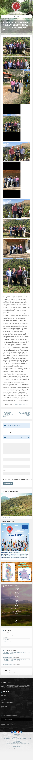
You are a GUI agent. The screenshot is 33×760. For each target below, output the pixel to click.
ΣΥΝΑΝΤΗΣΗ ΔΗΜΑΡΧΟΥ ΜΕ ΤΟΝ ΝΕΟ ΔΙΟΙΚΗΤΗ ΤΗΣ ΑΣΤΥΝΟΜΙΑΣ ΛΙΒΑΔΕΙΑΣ (24, 414)
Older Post (27, 411)
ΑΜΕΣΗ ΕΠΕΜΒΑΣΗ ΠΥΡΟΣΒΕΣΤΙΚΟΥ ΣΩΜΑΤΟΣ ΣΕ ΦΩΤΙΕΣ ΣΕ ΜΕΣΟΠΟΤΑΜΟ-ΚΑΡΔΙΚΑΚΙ (8, 414)
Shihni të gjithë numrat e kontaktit (8, 710)
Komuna (16, 404)
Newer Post (5, 411)
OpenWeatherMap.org (21, 748)
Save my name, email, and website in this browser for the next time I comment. (16, 479)
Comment (5, 442)
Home (4, 30)
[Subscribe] (30, 719)
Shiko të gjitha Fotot (7, 517)
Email (4, 463)
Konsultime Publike (7, 635)
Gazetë (8, 30)
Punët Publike (6, 641)
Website (5, 470)
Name (4, 457)
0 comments (25, 404)
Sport (4, 644)
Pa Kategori (5, 639)
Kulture (20, 404)
